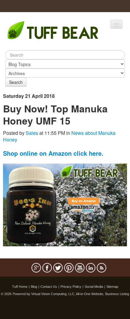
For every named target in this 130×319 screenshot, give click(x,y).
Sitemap (112, 286)
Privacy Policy (70, 286)
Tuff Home (20, 286)
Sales (32, 132)
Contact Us (49, 286)
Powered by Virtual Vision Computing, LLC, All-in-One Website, (58, 294)
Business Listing (117, 294)
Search (16, 82)
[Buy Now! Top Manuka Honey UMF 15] (65, 204)
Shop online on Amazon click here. (53, 153)
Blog (34, 286)
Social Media (94, 286)
